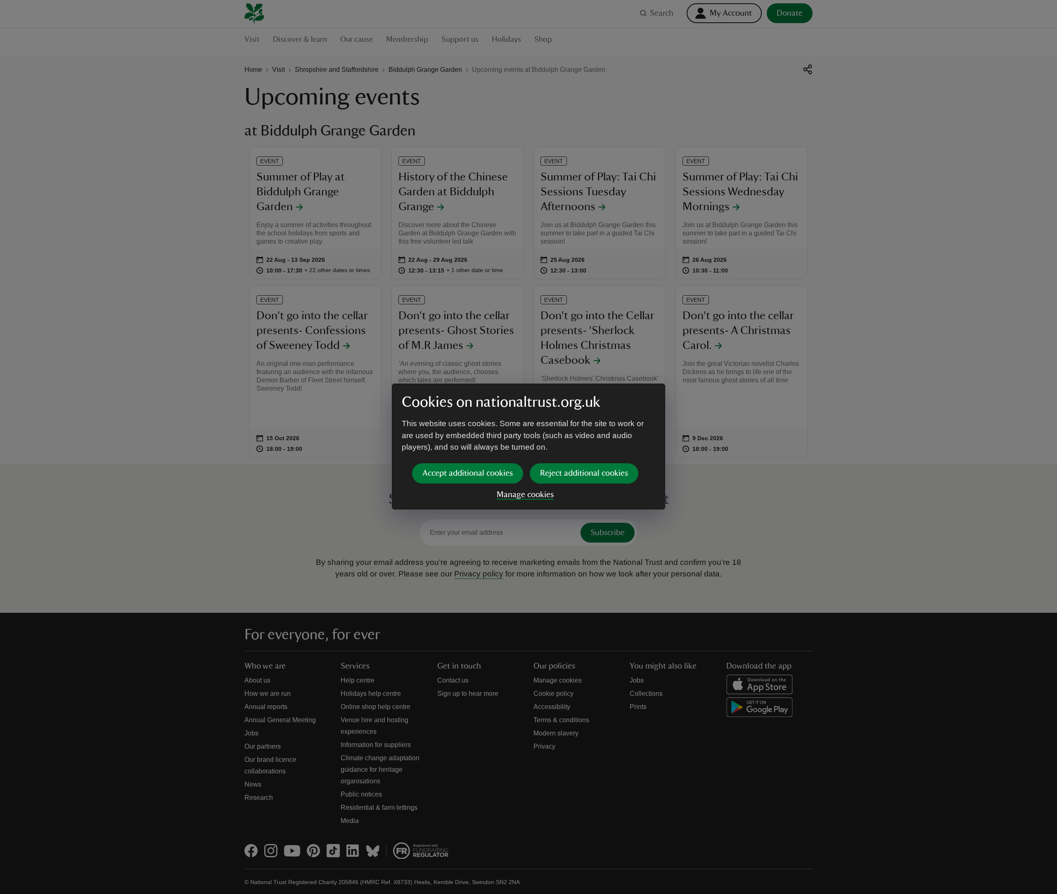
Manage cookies (525, 495)
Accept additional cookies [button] (467, 473)
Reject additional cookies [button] (584, 473)
